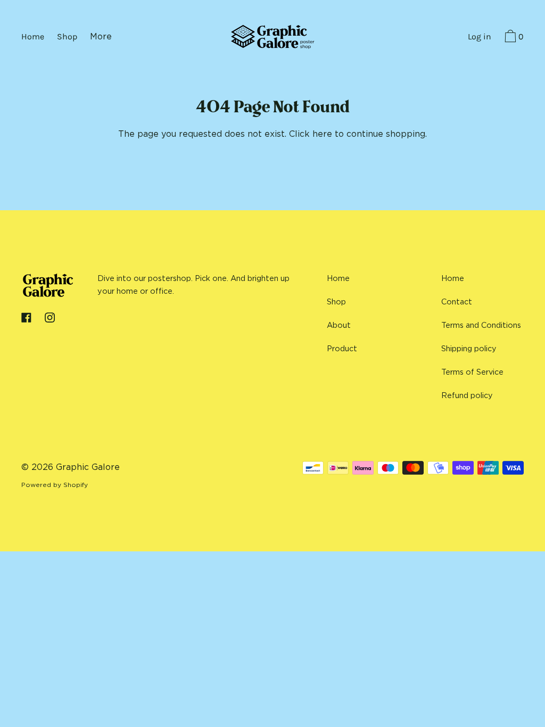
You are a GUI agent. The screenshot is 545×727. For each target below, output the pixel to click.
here (322, 133)
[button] (513, 37)
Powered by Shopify (54, 484)
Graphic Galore (88, 467)
